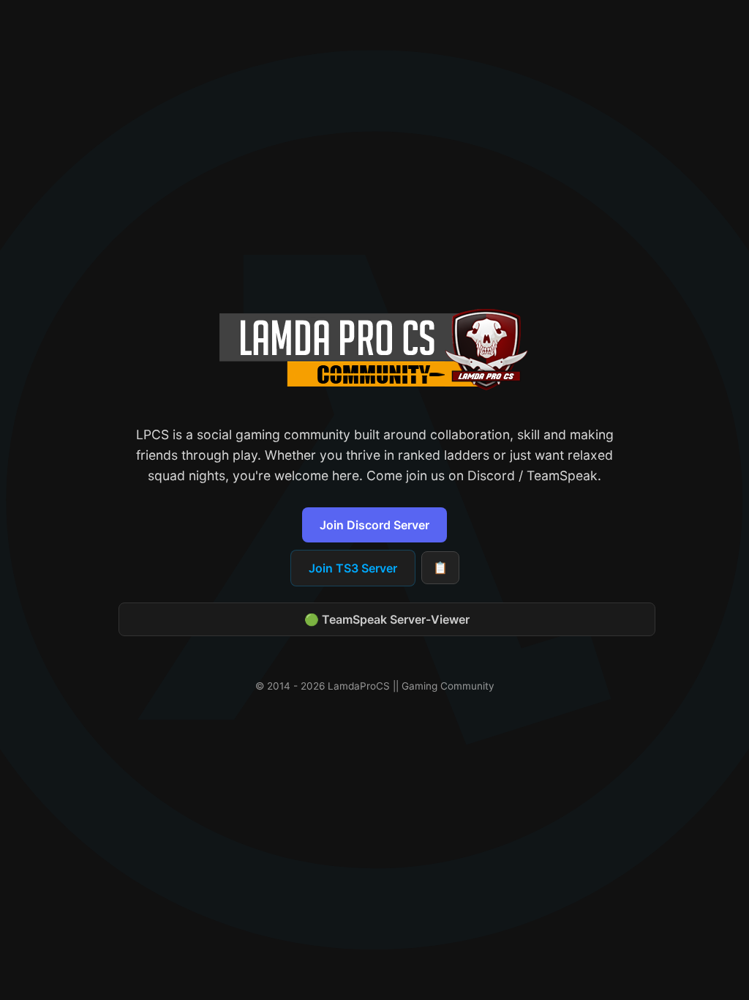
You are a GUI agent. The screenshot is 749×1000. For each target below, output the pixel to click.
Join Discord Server (374, 525)
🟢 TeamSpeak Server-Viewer (387, 619)
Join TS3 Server (353, 568)
